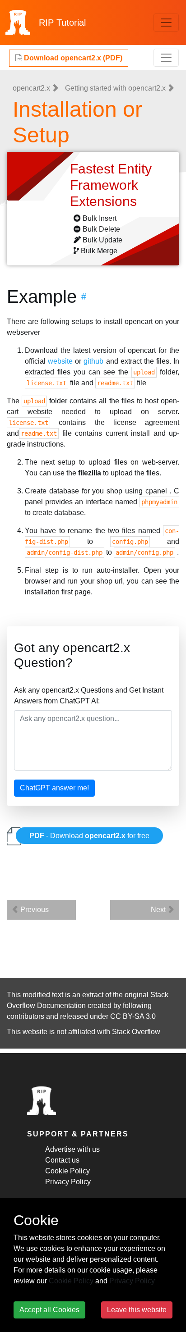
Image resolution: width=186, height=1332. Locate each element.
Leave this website (137, 1310)
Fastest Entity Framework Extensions (111, 185)
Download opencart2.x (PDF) (72, 58)
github (93, 361)
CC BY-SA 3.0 (133, 1016)
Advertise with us (72, 1149)
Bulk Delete (101, 229)
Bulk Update (102, 240)
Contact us (62, 1160)
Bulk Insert (99, 218)
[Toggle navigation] (166, 23)
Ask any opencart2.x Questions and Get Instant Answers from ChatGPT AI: (88, 695)
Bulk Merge (99, 251)
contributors (25, 1016)
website (60, 361)
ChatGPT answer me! (54, 788)
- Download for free (89, 835)
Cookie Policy (67, 1171)
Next (159, 909)
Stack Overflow (136, 1031)
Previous (34, 909)
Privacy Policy (68, 1182)
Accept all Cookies (49, 1310)
